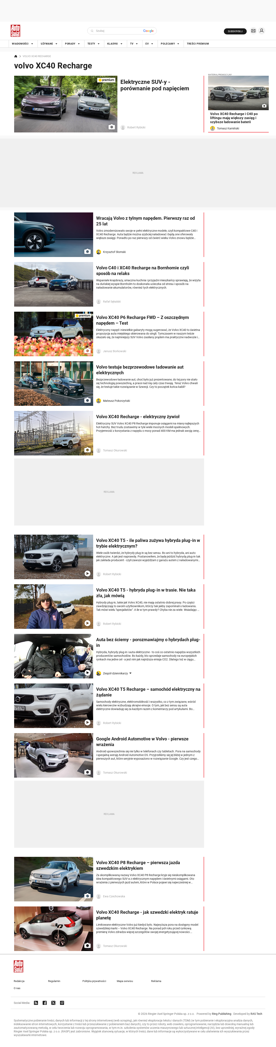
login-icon (261, 30)
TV (131, 43)
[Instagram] (62, 1003)
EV (147, 43)
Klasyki (112, 43)
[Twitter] (53, 1003)
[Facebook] (44, 1003)
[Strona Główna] (15, 31)
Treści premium (198, 43)
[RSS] (36, 1003)
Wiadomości (20, 43)
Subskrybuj (235, 31)
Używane (47, 43)
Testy (91, 43)
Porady (70, 43)
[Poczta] (253, 30)
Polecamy (168, 43)
